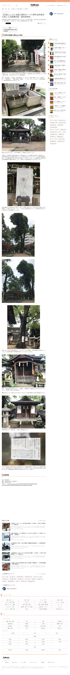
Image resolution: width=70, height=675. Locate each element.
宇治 (27, 628)
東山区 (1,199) (61, 141)
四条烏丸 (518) (54, 134)
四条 (43, 621)
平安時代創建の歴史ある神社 (10, 29)
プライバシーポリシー (33, 662)
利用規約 (42, 662)
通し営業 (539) (54, 127)
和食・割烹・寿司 (26, 604)
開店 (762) (62, 134)
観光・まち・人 (10, 600)
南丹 (57, 633)
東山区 (26, 639)
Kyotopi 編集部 (57, 94)
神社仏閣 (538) (32, 581)
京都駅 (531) (53, 141)
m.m (55, 66)
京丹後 (12, 633)
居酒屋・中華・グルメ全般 (26, 606)
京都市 (34, 636)
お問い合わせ (14, 662)
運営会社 (7, 662)
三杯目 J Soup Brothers (15, 528)
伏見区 (43, 641)
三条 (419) (13, 576)
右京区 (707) (6, 579)
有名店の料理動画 (43, 609)
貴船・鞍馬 (43, 626)
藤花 (55, 75)
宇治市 (59, 649)
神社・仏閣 (26, 600)
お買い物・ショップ (43, 606)
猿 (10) (5, 581)
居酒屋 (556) (60, 136)
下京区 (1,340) (63, 122)
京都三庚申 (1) (20, 576)
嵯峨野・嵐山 (60, 623)
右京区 (10, 639)
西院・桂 (60, 628)
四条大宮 (43, 628)
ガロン (55, 57)
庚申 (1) (34, 579)
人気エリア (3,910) (38, 576)
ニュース (60, 606)
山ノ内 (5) (28, 579)
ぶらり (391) (6, 576)
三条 (27, 621)
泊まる (26, 609)
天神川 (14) (21, 579)
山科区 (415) (53, 143)
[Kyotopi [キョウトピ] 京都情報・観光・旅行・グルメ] (35, 6)
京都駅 (26, 623)
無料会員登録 (59, 5)
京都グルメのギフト (51, 662)
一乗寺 (43, 623)
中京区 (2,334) (62, 120)
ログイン (65, 5)
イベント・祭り (43, 600)
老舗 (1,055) (63, 129)
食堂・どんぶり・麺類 (10, 604)
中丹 (35, 633)
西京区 (10, 643)
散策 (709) (41, 579)
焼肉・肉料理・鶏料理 (43, 604)
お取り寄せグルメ (60, 609)
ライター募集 (23, 662)
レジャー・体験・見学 (10, 609)
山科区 (59, 639)
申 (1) (18, 581)
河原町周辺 (10, 623)
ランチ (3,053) (54, 120)
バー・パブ (59, 604)
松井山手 (27, 626)
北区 (10, 641)
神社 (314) (24, 581)
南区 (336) (53, 136)
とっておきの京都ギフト (51, 5)
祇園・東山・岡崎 (10, 621)
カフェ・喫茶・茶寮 (10, 602)
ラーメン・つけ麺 (60, 602)
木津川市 (10, 649)
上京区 (43, 643)
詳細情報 (6, 31)
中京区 (26, 643)
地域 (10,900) (13, 579)
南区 (27, 641)
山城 (35, 646)
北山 (60, 626)
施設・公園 (59, 600)
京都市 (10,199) (29, 576)
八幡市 (26, 649)
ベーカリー (26, 602)
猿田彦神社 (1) (12, 581)
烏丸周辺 (60, 621)
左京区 (43, 639)
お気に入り (41, 23)
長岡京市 (43, 649)
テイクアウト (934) (55, 129)
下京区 (59, 641)
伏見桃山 (10, 626)
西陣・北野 (10, 628)
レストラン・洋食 (10, 606)
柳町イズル (56, 49)
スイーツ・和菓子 (43, 602)
